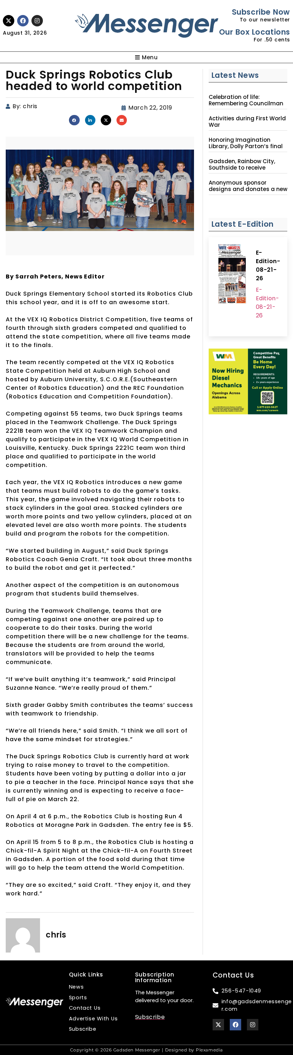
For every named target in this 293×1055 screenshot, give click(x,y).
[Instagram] (37, 20)
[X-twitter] (8, 20)
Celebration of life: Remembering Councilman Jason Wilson (246, 103)
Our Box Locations (254, 32)
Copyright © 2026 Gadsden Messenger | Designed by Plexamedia (146, 1050)
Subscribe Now (261, 12)
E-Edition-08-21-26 (268, 265)
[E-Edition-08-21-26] (232, 275)
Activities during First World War (247, 121)
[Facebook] (23, 20)
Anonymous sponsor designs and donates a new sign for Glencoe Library (248, 189)
